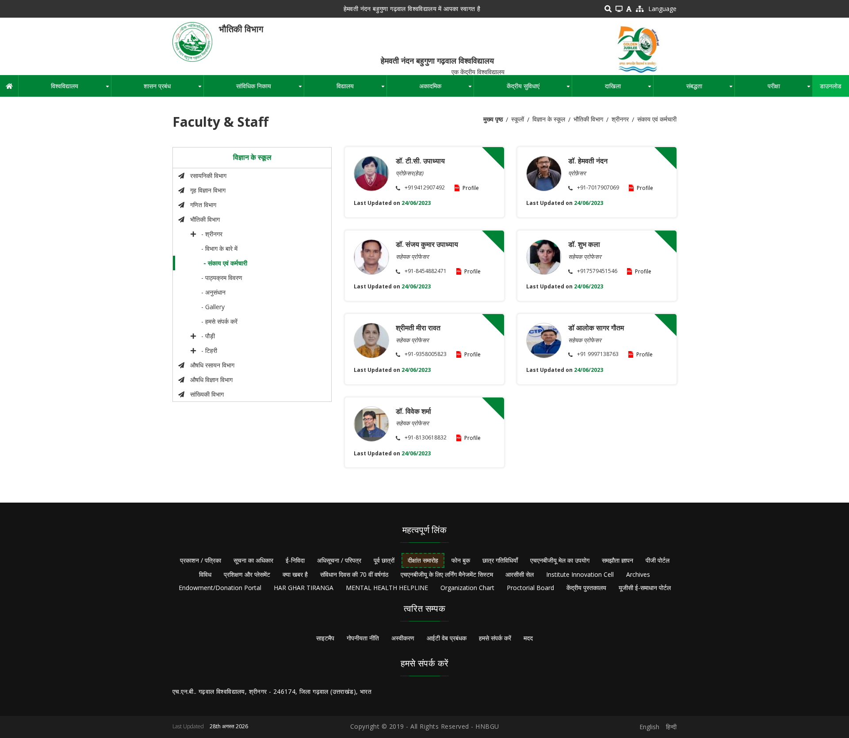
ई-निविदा (295, 560)
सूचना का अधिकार (253, 560)
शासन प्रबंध (173, 89)
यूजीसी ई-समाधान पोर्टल (645, 587)
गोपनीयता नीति (363, 638)
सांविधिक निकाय (269, 89)
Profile (471, 188)
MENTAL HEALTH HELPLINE (387, 587)
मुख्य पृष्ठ (493, 119)
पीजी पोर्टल (657, 560)
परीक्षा (790, 89)
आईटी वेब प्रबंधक (447, 638)
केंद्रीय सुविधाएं (539, 89)
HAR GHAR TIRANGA (303, 587)
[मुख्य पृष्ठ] (192, 41)
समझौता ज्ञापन (617, 560)
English (649, 727)
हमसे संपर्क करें (495, 638)
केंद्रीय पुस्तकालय (586, 587)
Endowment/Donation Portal (220, 587)
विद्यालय (361, 89)
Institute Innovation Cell (580, 574)
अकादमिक (446, 89)
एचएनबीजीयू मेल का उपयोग (559, 560)
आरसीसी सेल (519, 574)
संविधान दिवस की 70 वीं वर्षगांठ (354, 574)
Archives (638, 574)
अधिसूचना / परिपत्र (339, 560)
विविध (205, 574)
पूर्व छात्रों (384, 560)
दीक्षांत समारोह (423, 560)
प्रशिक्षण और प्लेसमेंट (247, 574)
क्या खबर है (295, 574)
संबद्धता (710, 89)
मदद (528, 638)
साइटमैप (325, 638)
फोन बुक (460, 560)
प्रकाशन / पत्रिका (200, 560)
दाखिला (629, 89)
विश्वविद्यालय (81, 89)
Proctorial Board (530, 587)
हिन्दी (671, 727)
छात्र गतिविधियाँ (500, 560)
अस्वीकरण (402, 638)
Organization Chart (467, 587)
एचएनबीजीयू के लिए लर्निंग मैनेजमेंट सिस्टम (447, 574)
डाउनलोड (830, 86)
